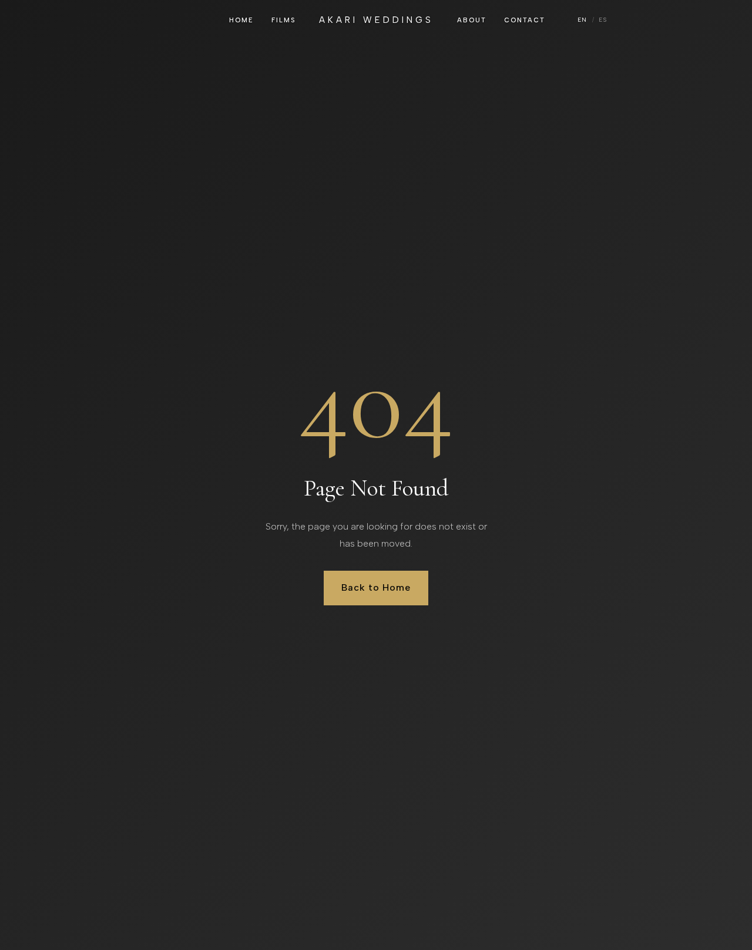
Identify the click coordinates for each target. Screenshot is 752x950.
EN (583, 19)
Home (241, 20)
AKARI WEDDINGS (376, 20)
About (471, 20)
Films (283, 20)
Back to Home (376, 587)
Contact (524, 20)
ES (603, 19)
